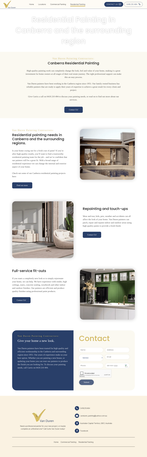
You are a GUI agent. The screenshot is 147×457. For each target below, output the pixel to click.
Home (31, 4)
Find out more (22, 185)
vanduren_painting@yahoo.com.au (93, 416)
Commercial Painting (58, 4)
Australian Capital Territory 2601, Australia (96, 423)
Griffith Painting (42, 8)
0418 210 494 (132, 4)
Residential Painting (77, 4)
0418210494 (85, 408)
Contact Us (112, 4)
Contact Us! (73, 110)
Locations (42, 4)
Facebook (84, 431)
